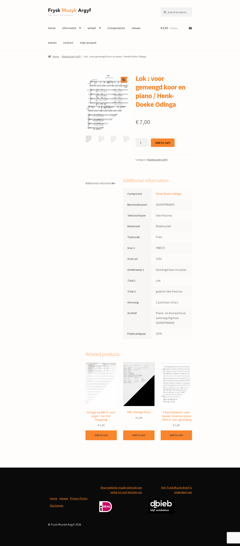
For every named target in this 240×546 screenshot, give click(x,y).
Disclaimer (57, 505)
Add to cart (162, 142)
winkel (92, 28)
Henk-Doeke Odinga (168, 194)
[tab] (101, 183)
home (52, 28)
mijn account (88, 42)
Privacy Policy (79, 498)
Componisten (116, 28)
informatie (69, 28)
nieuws (136, 28)
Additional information (100, 183)
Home (55, 56)
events (52, 42)
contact (68, 42)
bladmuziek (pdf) (71, 56)
